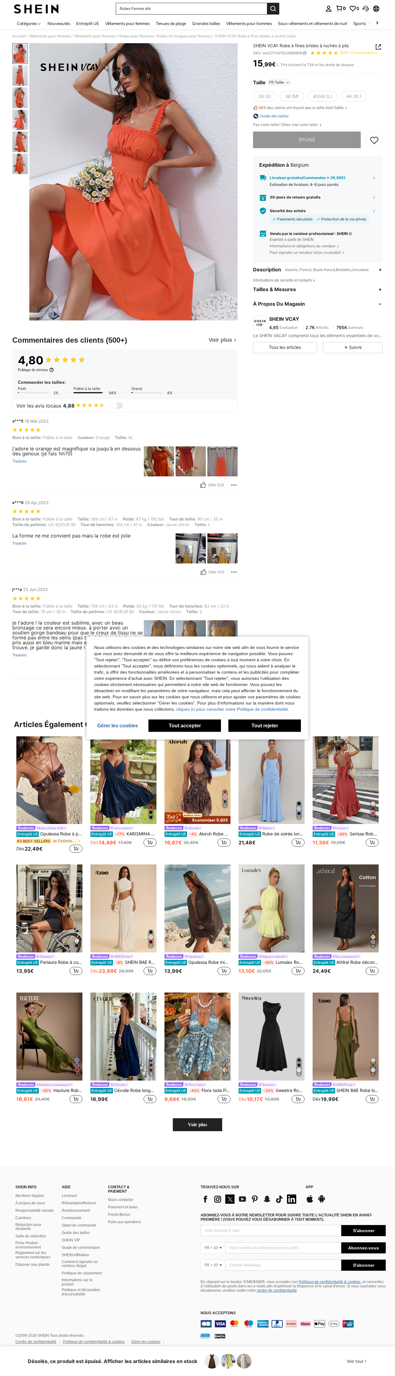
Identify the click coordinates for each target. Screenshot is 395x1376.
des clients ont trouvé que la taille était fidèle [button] (301, 108)
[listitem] (49, 795)
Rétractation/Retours (79, 1203)
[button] (365, 8)
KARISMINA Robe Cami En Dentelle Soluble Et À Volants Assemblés (123, 833)
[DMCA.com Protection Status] (219, 1336)
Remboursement (76, 1210)
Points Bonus (119, 1214)
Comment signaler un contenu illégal (80, 1264)
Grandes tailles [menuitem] (206, 23)
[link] (340, 8)
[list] (250, 1199)
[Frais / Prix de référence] (278, 65)
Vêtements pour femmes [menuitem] (127, 23)
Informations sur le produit (77, 1282)
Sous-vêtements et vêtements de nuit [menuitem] (312, 23)
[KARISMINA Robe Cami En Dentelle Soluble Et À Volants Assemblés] (123, 780)
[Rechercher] (273, 9)
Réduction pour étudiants (28, 1227)
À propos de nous (30, 1203)
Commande (71, 1218)
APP (309, 1187)
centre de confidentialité (277, 1290)
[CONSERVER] (374, 140)
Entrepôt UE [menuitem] (87, 23)
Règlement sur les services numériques (32, 1255)
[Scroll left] (370, 23)
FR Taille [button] (276, 82)
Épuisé (307, 140)
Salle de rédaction (30, 1236)
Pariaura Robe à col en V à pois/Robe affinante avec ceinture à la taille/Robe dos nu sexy (49, 962)
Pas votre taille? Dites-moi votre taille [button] (285, 125)
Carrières (23, 1218)
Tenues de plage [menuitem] (171, 23)
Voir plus (197, 1124)
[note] (197, 818)
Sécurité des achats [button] (288, 211)
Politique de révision (33, 370)
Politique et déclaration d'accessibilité (81, 1292)
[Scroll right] (377, 23)
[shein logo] (36, 8)
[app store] (310, 1202)
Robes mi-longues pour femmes (184, 36)
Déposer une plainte (32, 1264)
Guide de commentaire (81, 1247)
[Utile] (203, 485)
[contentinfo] (293, 1324)
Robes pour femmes (136, 36)
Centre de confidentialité (35, 1342)
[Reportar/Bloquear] (234, 485)
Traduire (19, 461)
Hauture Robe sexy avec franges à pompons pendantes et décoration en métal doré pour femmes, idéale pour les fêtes (49, 1090)
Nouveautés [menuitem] (59, 23)
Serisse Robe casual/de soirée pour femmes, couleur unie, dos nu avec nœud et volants (346, 833)
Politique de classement (82, 1273)
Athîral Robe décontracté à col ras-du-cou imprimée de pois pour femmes (346, 962)
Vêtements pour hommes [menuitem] (249, 23)
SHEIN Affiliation (75, 1255)
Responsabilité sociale (34, 1210)
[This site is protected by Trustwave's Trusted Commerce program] (205, 1336)
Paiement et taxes (123, 1207)
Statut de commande (79, 1225)
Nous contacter (120, 1200)
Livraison (69, 1196)
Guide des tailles (76, 1233)
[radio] (264, 96)
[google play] (321, 1202)
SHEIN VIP (71, 1240)
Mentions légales (29, 1196)
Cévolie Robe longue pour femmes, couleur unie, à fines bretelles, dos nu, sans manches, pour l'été (123, 1090)
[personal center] (328, 8)
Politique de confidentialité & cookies (329, 1282)
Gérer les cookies (145, 1342)
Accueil (18, 36)
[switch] (117, 406)
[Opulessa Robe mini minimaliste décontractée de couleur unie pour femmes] (197, 908)
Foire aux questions (124, 1222)
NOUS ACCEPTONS (218, 1313)
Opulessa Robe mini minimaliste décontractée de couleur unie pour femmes (198, 962)
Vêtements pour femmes (49, 36)
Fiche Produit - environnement (28, 1245)
